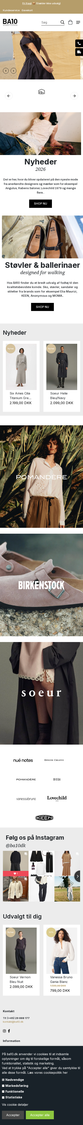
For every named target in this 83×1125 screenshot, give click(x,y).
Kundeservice (11, 10)
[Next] (75, 376)
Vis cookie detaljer (15, 1104)
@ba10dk (16, 845)
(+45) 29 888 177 (18, 1018)
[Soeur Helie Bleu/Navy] (61, 367)
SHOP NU (40, 203)
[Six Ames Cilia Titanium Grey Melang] (21, 367)
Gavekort (27, 10)
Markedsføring (16, 1086)
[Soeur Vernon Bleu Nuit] (21, 951)
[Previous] (8, 376)
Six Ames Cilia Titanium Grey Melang (20, 395)
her (65, 1072)
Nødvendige (14, 1080)
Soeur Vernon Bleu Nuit (20, 979)
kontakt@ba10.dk (13, 1021)
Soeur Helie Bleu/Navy (59, 395)
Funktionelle (14, 1091)
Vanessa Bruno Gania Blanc (61, 979)
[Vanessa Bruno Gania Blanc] (61, 951)
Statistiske (13, 1097)
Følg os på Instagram (35, 837)
